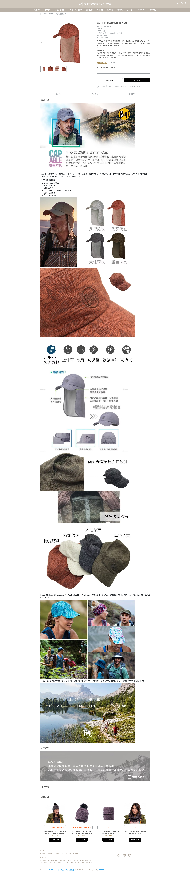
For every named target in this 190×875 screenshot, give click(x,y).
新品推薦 (37, 10)
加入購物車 (110, 80)
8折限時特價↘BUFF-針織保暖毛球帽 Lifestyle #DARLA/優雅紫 (81, 832)
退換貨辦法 (59, 853)
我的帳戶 (43, 853)
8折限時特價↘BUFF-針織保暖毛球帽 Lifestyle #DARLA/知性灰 (55, 832)
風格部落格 (142, 10)
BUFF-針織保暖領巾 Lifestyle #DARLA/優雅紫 (108, 832)
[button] (92, 43)
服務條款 (76, 853)
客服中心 (51, 853)
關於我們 (153, 10)
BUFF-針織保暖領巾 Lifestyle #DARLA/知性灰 (135, 832)
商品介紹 (58, 94)
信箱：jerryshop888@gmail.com (51, 862)
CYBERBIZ (101, 870)
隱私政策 (68, 853)
